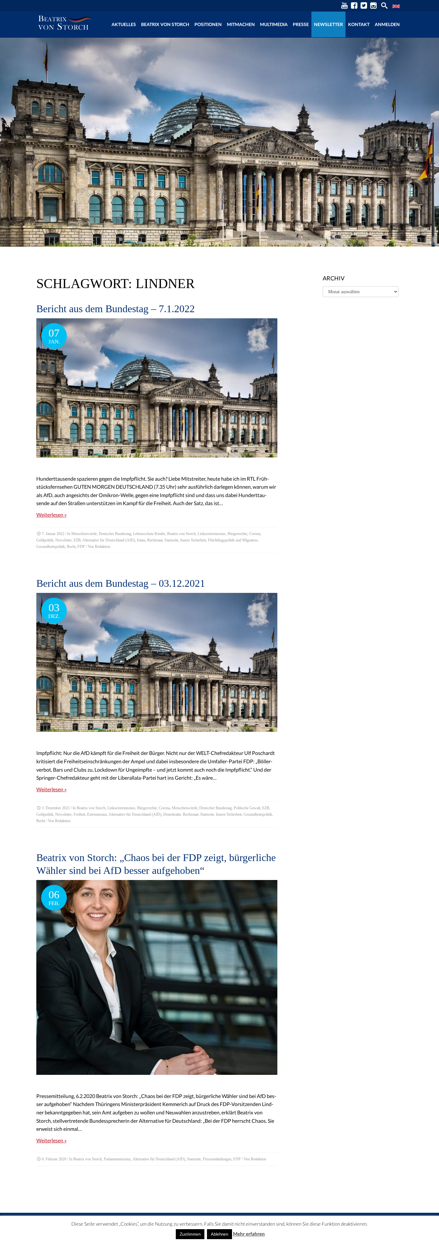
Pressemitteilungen (217, 1159)
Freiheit (79, 814)
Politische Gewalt (247, 808)
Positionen (208, 24)
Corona (254, 533)
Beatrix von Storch (165, 24)
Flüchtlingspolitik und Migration (232, 540)
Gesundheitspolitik (50, 546)
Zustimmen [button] (190, 1234)
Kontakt (359, 24)
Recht (71, 546)
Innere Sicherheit (193, 540)
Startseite (171, 540)
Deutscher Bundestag (115, 533)
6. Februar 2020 (54, 1159)
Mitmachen (241, 24)
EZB (77, 540)
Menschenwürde (84, 533)
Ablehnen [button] (219, 1234)
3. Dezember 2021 (56, 808)
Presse (301, 24)
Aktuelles (124, 24)
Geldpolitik (44, 540)
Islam (141, 540)
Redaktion (102, 546)
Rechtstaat (155, 540)
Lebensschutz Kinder (149, 533)
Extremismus (97, 814)
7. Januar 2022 (53, 533)
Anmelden (387, 24)
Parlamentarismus (117, 1159)
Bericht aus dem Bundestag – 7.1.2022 (115, 308)
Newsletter (328, 24)
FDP (81, 546)
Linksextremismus (212, 533)
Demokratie (172, 814)
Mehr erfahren (249, 1234)
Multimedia (274, 24)
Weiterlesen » (51, 515)
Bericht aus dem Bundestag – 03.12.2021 (120, 583)
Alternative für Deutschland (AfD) (108, 540)
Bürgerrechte (237, 533)
